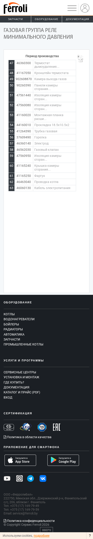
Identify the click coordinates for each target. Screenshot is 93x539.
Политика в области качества (28, 437)
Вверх (46, 530)
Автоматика (14, 334)
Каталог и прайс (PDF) (22, 392)
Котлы (9, 314)
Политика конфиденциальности (30, 521)
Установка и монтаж (21, 377)
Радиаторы (13, 329)
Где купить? (14, 382)
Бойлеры (11, 324)
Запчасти (15, 19)
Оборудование (46, 19)
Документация (77, 19)
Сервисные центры (20, 372)
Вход (8, 397)
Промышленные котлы (23, 344)
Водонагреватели (19, 319)
